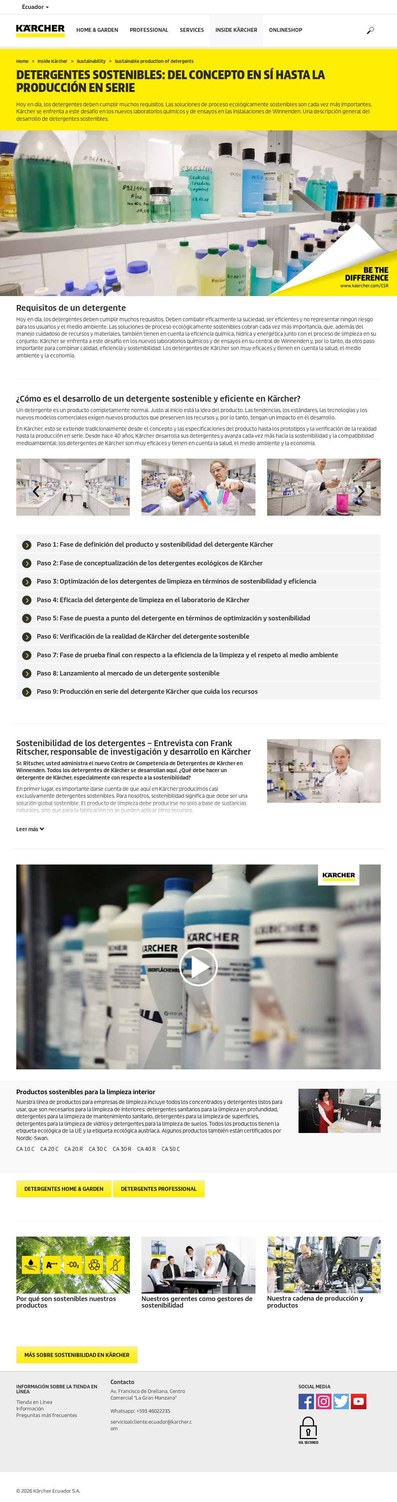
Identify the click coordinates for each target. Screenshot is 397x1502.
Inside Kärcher (236, 30)
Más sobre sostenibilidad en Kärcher (76, 1355)
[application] (198, 966)
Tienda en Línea (34, 1402)
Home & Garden (97, 30)
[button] (35, 491)
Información (30, 1409)
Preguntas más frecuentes (46, 1415)
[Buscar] (370, 31)
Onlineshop (285, 30)
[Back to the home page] (43, 30)
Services (192, 30)
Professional (149, 30)
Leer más (28, 829)
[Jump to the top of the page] (377, 1487)
